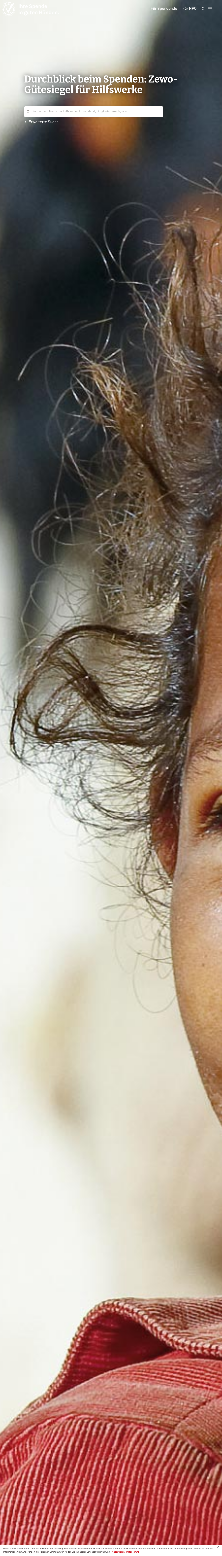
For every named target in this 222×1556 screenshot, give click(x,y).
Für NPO (189, 9)
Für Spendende (164, 9)
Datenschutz (132, 1552)
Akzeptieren (118, 1552)
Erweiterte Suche (44, 122)
